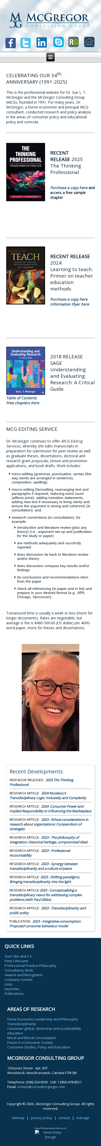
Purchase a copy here (69, 187)
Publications (14, 993)
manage (82, 1117)
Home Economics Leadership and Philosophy (42, 1019)
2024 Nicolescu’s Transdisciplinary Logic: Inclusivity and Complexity (48, 795)
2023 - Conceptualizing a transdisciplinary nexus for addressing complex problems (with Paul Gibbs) (46, 895)
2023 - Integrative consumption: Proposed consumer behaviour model (45, 923)
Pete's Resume (16, 961)
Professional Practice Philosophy (30, 965)
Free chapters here (23, 402)
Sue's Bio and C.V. (19, 956)
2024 (50, 808)
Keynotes (12, 989)
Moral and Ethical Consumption (31, 1037)
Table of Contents (21, 397)
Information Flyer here (69, 304)
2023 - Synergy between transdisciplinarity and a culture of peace (44, 866)
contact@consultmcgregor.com (41, 1086)
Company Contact (18, 979)
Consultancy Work (19, 970)
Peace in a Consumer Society (30, 1042)
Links (9, 984)
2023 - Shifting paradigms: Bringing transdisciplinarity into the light (45, 879)
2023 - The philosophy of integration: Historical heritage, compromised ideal (48, 839)
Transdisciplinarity (21, 1023)
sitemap (18, 1117)
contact (64, 1117)
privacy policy (41, 1117)
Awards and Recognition (24, 975)
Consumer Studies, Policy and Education (38, 1047)
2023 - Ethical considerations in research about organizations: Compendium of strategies (49, 824)
